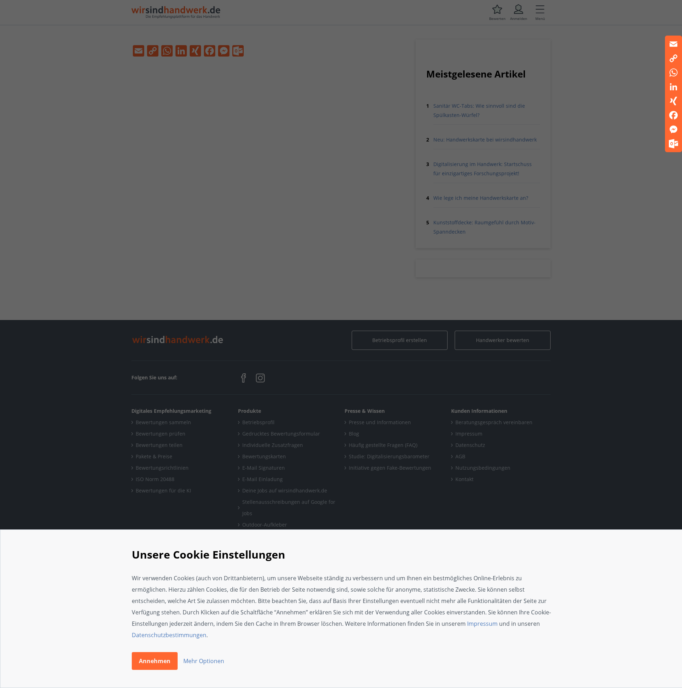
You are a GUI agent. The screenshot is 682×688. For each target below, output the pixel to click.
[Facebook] (673, 115)
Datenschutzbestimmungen (169, 635)
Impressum (482, 624)
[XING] (673, 101)
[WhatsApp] (673, 72)
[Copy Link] (673, 58)
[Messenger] (673, 129)
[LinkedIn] (673, 87)
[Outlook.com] (673, 144)
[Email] (673, 44)
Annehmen (154, 661)
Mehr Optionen (203, 661)
